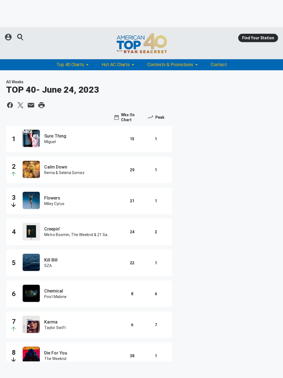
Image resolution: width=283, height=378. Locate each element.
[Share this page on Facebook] (10, 105)
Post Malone (55, 296)
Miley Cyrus (54, 203)
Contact (219, 64)
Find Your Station (258, 38)
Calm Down (55, 167)
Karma (50, 322)
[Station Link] (141, 43)
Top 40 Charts (70, 64)
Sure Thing (55, 136)
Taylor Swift (55, 327)
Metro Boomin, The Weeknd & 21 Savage (77, 234)
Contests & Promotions (170, 64)
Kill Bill (50, 260)
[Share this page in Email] (31, 105)
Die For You (55, 353)
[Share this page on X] (20, 105)
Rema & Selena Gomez (64, 172)
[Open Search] (20, 37)
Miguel (50, 141)
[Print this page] (41, 105)
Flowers (52, 198)
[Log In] (9, 37)
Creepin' (52, 229)
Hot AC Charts (116, 64)
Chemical (53, 291)
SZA (48, 265)
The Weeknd (55, 358)
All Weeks (14, 82)
